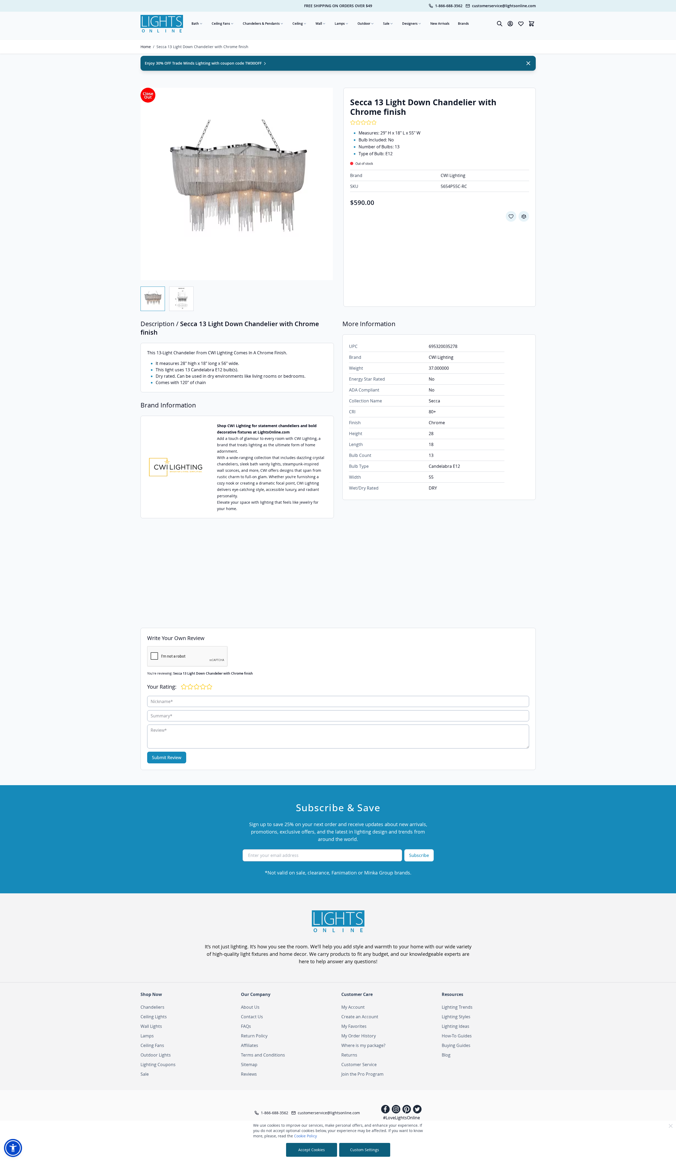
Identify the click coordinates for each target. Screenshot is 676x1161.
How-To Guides (457, 1036)
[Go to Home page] (162, 23)
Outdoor (364, 23)
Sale (386, 23)
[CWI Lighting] (175, 467)
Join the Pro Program (362, 1074)
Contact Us (252, 1017)
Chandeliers (152, 1007)
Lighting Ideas (455, 1026)
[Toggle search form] (499, 23)
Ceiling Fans (221, 23)
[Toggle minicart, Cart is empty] (531, 23)
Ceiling (297, 23)
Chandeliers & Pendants (261, 23)
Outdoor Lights (156, 1055)
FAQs (246, 1026)
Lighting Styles (456, 1017)
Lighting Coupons (158, 1064)
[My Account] (510, 23)
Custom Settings (364, 1149)
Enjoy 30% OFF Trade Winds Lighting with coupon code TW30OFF (204, 63)
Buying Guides (456, 1045)
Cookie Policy (305, 1135)
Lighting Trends (457, 1007)
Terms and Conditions (263, 1055)
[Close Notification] (528, 63)
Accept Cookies (311, 1149)
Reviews (249, 1074)
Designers (410, 23)
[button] (13, 1148)
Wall (319, 23)
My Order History (358, 1036)
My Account (353, 1007)
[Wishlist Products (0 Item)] (521, 23)
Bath (195, 23)
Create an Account (359, 1017)
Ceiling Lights (154, 1017)
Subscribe (419, 855)
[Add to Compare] (523, 216)
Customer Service (359, 1064)
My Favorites (354, 1026)
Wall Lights (151, 1026)
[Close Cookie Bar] (671, 1126)
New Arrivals (439, 23)
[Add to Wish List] (511, 216)
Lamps (340, 23)
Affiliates (249, 1045)
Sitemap (249, 1064)
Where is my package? (363, 1045)
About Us (250, 1007)
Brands (463, 23)
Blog (446, 1055)
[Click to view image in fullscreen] (237, 184)
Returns (349, 1055)
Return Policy (254, 1036)
